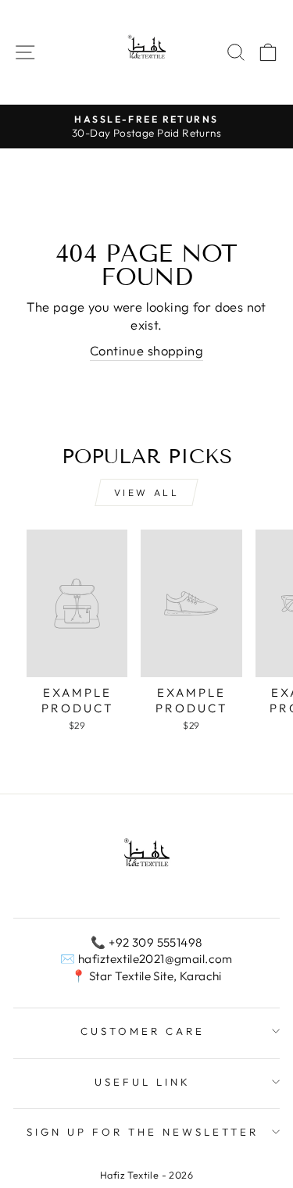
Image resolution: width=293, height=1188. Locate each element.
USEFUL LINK (143, 1082)
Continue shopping (146, 350)
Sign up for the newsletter (142, 1132)
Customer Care (142, 1031)
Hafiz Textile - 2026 (146, 1174)
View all (147, 492)
